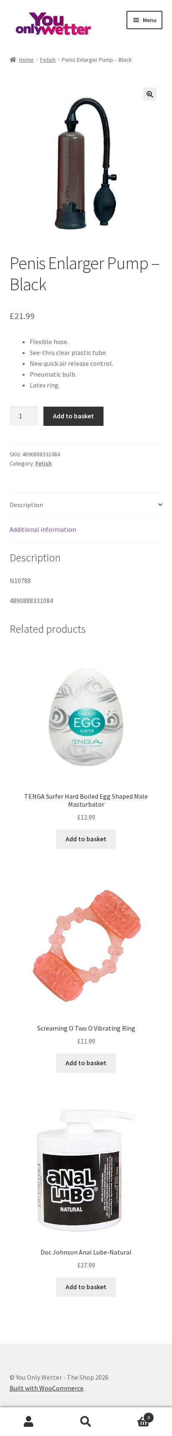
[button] (150, 94)
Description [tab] (26, 504)
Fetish (48, 59)
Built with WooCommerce (46, 1388)
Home (26, 59)
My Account (28, 1422)
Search (85, 1422)
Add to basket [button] (86, 839)
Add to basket (73, 416)
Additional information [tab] (43, 529)
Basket (132, 1414)
